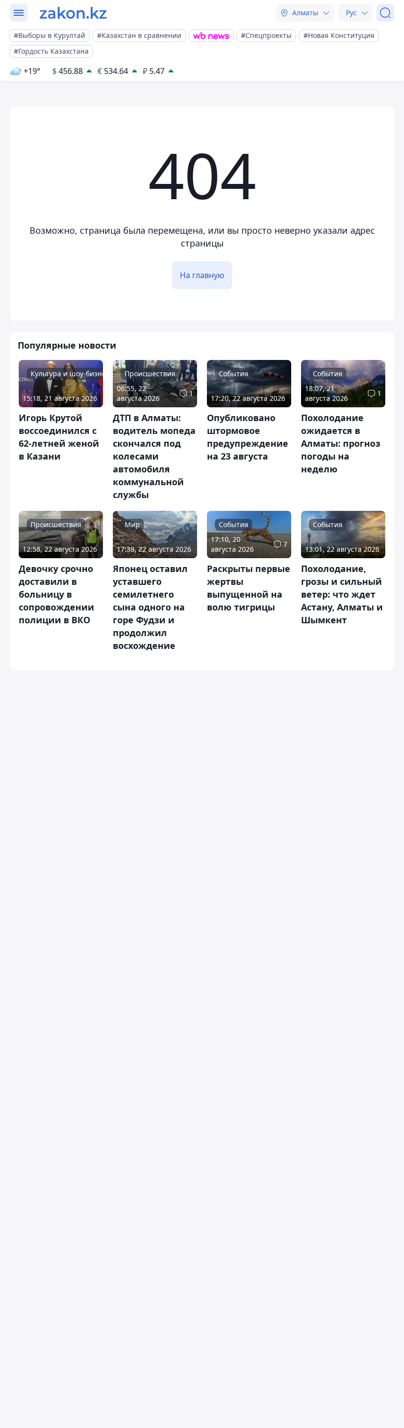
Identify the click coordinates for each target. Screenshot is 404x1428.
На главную (202, 275)
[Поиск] (385, 13)
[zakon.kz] (73, 13)
